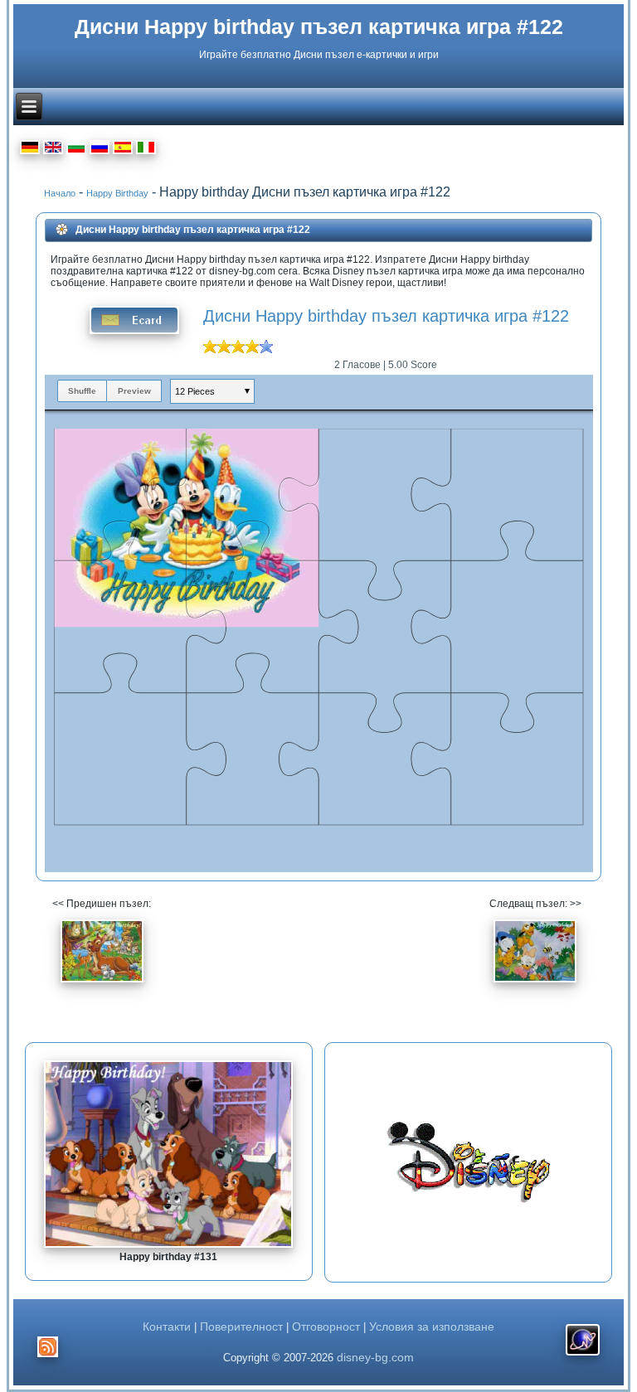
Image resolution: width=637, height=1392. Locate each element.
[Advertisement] (468, 1162)
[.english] (53, 150)
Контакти (167, 1326)
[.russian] (99, 150)
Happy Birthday (117, 193)
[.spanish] (123, 150)
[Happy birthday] (102, 987)
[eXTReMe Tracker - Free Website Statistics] (583, 1355)
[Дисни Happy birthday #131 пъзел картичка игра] (168, 1244)
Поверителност (241, 1326)
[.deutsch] (30, 150)
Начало (59, 193)
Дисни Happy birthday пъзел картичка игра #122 (319, 26)
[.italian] (146, 150)
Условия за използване (431, 1326)
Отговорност (326, 1326)
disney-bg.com (375, 1357)
